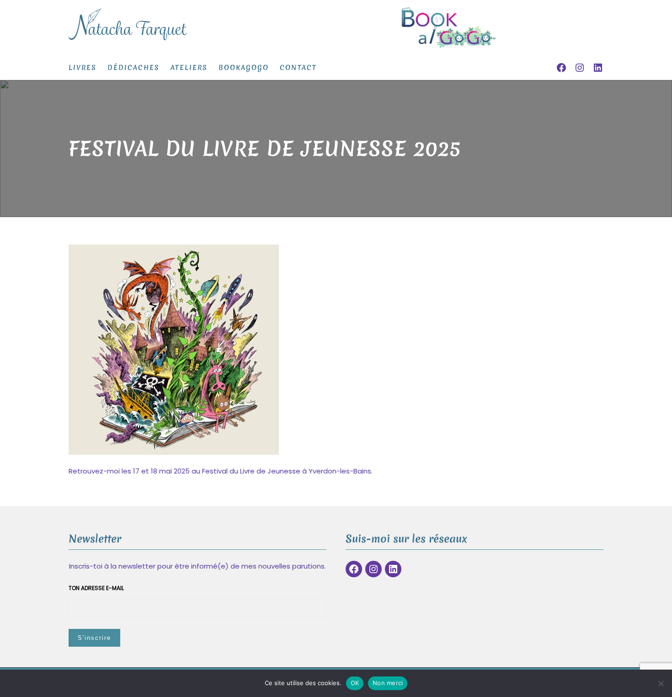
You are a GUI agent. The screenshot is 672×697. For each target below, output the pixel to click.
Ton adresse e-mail (96, 588)
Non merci (388, 682)
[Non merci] (660, 683)
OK (355, 682)
